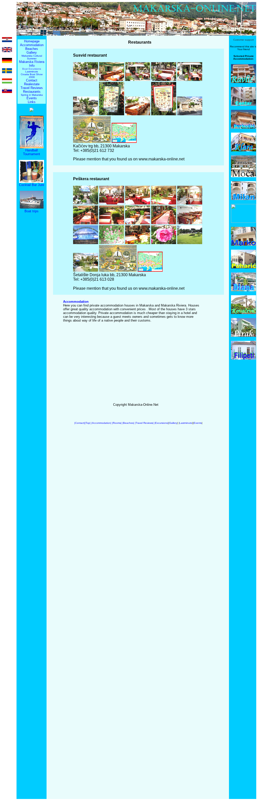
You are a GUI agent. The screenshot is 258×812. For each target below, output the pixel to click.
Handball (31, 150)
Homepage (32, 41)
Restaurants (32, 91)
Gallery (32, 52)
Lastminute (31, 71)
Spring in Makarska (32, 94)
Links (32, 102)
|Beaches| (128, 423)
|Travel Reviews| (144, 423)
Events (32, 98)
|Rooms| (117, 423)
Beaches (31, 49)
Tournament (31, 154)
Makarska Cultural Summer (32, 57)
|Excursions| (161, 423)
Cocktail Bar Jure (31, 185)
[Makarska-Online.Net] (32, 110)
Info (32, 65)
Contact (31, 80)
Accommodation (32, 45)
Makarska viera (31, 62)
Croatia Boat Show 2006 (32, 75)
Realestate (32, 84)
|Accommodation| (101, 423)
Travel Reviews (32, 88)
